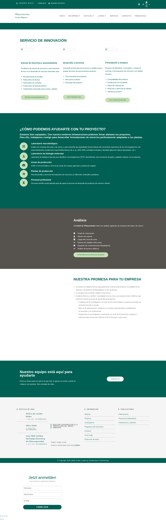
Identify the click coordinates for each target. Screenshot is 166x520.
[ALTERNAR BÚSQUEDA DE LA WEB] (150, 16)
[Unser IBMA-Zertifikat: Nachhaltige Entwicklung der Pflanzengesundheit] (21, 440)
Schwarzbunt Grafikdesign (99, 460)
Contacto (88, 431)
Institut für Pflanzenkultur (85, 226)
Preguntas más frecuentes (94, 427)
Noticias (88, 414)
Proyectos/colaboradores (127, 418)
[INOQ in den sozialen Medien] (21, 416)
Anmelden (42, 507)
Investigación (89, 422)
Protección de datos (92, 439)
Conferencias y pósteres (127, 422)
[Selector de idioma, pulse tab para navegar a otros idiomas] (148, 4)
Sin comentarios (40, 419)
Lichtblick (76, 445)
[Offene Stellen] (21, 427)
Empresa (88, 418)
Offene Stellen (31, 426)
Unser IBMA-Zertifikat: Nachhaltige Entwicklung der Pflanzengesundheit (35, 438)
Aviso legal (89, 435)
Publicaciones (124, 414)
